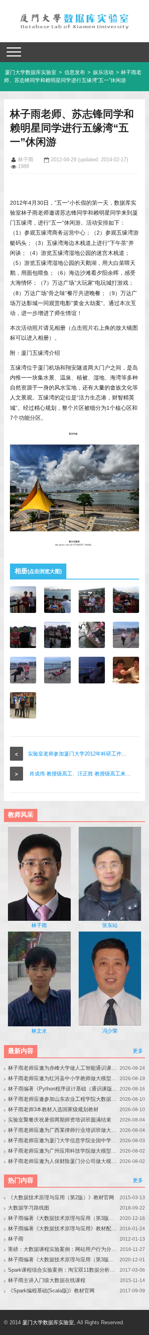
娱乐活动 (103, 72)
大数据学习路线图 (28, 1208)
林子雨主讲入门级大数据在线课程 (46, 1280)
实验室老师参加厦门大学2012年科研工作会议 (80, 754)
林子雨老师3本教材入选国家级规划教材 (53, 1109)
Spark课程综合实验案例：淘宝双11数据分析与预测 (62, 1270)
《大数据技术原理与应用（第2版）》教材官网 (61, 1197)
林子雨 (15, 1239)
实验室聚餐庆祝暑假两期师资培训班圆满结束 (59, 1120)
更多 (138, 1051)
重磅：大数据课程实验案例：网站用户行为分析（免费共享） (62, 1249)
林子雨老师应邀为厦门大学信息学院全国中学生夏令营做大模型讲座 (62, 1140)
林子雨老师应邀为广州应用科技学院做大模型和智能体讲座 (62, 1151)
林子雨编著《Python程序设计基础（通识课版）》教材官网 (62, 1089)
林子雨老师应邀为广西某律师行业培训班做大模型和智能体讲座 (62, 1130)
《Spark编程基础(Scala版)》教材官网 (51, 1291)
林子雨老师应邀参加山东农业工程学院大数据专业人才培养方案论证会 (62, 1099)
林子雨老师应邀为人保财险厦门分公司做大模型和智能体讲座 (62, 1161)
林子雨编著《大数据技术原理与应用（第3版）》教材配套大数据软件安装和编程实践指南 (62, 1260)
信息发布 (74, 72)
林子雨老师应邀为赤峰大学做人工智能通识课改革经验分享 (62, 1068)
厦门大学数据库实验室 (30, 72)
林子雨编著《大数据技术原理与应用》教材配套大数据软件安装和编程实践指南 (62, 1228)
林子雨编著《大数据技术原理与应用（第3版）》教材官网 (62, 1218)
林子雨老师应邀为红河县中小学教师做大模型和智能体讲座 (62, 1078)
